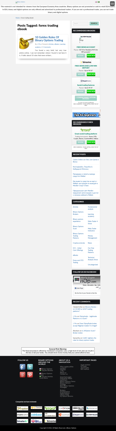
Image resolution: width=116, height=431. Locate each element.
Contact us (64, 374)
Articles (51, 44)
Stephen (63, 370)
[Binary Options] (20, 1)
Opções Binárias (47, 370)
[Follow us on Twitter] (30, 369)
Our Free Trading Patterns (91, 250)
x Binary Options (71, 428)
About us (63, 373)
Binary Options (46, 369)
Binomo (70, 396)
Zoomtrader (85, 368)
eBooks (56, 44)
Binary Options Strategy (65, 383)
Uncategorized (93, 265)
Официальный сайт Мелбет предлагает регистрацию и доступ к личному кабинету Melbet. (85, 193)
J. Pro (39, 44)
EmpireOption (65, 392)
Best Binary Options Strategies (67, 386)
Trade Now (91, 55)
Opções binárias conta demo (46, 377)
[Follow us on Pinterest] (30, 377)
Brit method (85, 369)
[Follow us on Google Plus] (22, 377)
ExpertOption (65, 393)
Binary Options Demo (45, 374)
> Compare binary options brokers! (86, 98)
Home (18, 18)
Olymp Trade (64, 395)
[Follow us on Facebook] (22, 369)
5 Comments (46, 47)
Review (80, 55)
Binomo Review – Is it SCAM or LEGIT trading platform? (85, 309)
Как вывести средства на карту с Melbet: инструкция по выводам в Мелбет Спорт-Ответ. (85, 184)
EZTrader (84, 366)
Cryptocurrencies (79, 243)
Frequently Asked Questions (66, 379)
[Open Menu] (112, 3)
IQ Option (63, 396)
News (90, 243)
